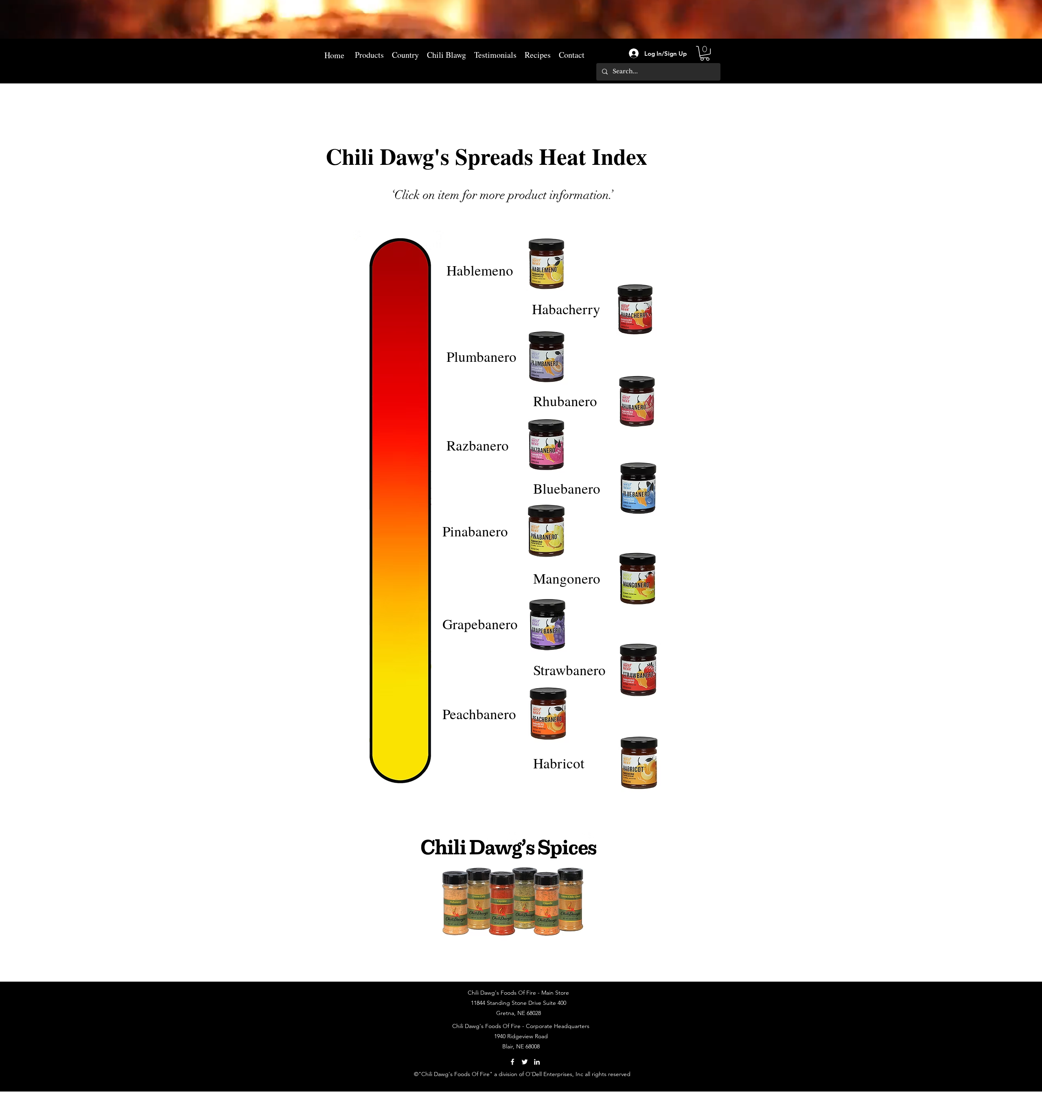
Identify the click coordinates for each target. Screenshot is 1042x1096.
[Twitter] (525, 1062)
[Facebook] (512, 1062)
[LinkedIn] (537, 1062)
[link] (705, 53)
